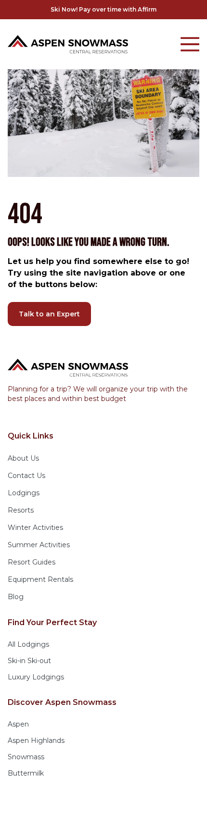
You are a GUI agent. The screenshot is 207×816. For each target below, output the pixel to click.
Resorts (21, 510)
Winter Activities (35, 527)
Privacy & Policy (72, 801)
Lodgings (23, 493)
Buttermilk (26, 773)
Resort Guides (31, 562)
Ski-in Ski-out (29, 660)
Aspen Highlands (36, 740)
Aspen (18, 724)
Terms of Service (134, 801)
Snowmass (26, 757)
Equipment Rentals (40, 579)
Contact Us (26, 475)
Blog (16, 596)
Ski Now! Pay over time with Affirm (103, 9)
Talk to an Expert (49, 314)
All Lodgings (28, 644)
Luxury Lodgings (36, 677)
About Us (23, 458)
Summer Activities (39, 544)
